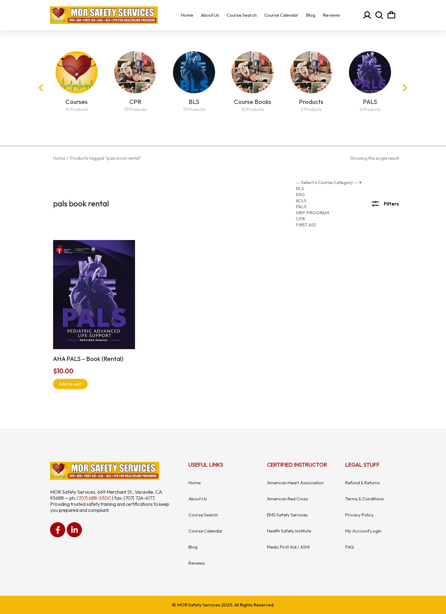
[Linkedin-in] (74, 529)
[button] (41, 88)
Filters (391, 204)
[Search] (379, 15)
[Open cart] (391, 15)
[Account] (367, 15)
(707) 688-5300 (94, 498)
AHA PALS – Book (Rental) (88, 358)
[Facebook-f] (57, 529)
